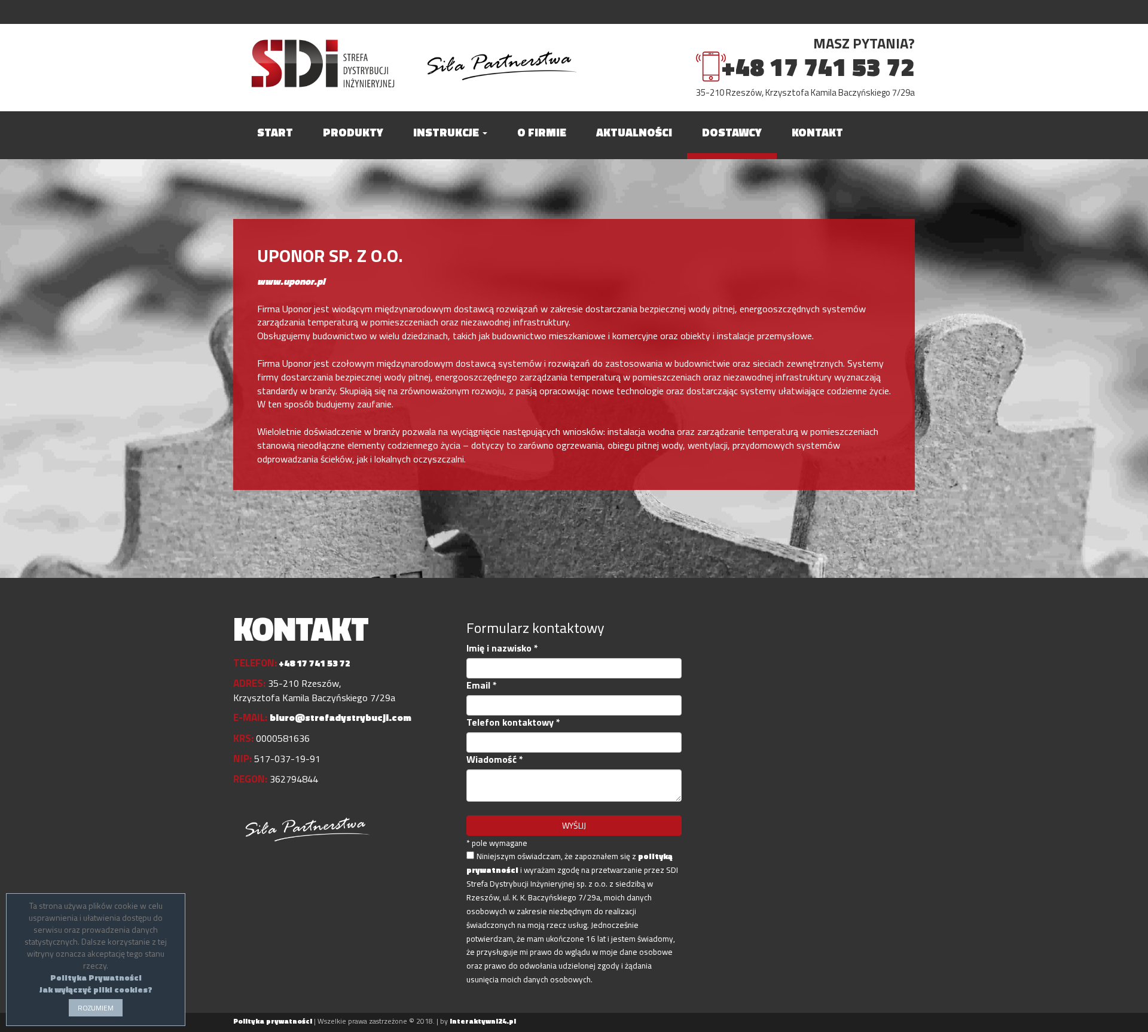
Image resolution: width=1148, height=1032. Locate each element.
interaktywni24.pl (483, 1021)
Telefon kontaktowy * (513, 722)
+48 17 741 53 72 (818, 67)
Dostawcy (732, 132)
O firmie (541, 132)
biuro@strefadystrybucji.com (340, 717)
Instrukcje (447, 132)
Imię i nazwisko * (502, 648)
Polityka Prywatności (96, 977)
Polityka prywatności (272, 1021)
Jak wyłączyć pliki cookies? (95, 989)
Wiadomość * (494, 759)
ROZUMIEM (96, 1007)
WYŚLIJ (574, 825)
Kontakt (817, 132)
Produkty (353, 132)
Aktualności (634, 132)
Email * (481, 685)
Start (275, 132)
